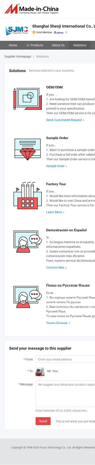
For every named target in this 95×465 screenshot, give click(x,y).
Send (43, 421)
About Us (58, 45)
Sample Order (55, 166)
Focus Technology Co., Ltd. (56, 447)
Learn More (54, 212)
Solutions (79, 45)
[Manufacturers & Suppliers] (32, 9)
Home (13, 45)
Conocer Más (55, 267)
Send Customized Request (64, 120)
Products (36, 45)
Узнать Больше (57, 323)
